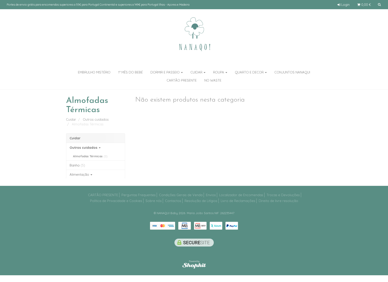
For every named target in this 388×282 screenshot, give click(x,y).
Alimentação (80, 174)
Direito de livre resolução (278, 201)
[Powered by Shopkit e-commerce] (194, 265)
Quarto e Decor (250, 72)
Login (345, 4)
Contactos (173, 201)
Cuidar (196, 72)
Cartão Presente (182, 80)
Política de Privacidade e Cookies (116, 201)
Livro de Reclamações (238, 201)
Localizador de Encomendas (241, 195)
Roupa (219, 72)
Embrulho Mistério (94, 72)
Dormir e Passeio (165, 72)
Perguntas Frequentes (138, 195)
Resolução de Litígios (201, 201)
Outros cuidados (84, 147)
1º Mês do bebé (130, 72)
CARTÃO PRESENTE (103, 195)
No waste (212, 80)
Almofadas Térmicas (90, 156)
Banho (77, 165)
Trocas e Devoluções (283, 195)
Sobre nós (154, 201)
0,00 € (365, 4)
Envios (211, 195)
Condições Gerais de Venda (181, 195)
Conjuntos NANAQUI (292, 72)
